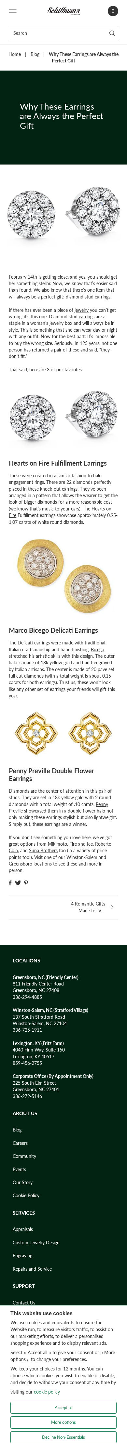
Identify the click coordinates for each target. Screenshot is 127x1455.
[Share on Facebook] (10, 882)
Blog (35, 54)
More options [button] (63, 1422)
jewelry (82, 310)
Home (14, 54)
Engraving (22, 1255)
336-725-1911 (27, 1030)
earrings (86, 316)
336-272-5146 (27, 1096)
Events (19, 1169)
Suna (34, 850)
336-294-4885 (27, 997)
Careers (20, 1143)
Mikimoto (57, 844)
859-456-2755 (27, 1063)
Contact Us (24, 1302)
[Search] (112, 33)
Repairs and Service (32, 1269)
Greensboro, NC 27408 (36, 990)
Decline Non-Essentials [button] (63, 1437)
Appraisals (23, 1229)
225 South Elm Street (34, 1083)
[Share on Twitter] (18, 882)
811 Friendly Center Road (38, 983)
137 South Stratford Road (39, 1017)
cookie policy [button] (47, 1392)
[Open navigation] (13, 11)
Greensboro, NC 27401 (36, 1089)
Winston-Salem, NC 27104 (40, 1023)
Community (24, 1156)
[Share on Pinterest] (26, 882)
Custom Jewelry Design (36, 1242)
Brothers (49, 850)
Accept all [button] (64, 1407)
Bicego (97, 649)
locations (43, 863)
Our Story (23, 1182)
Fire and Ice (81, 844)
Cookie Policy (26, 1195)
